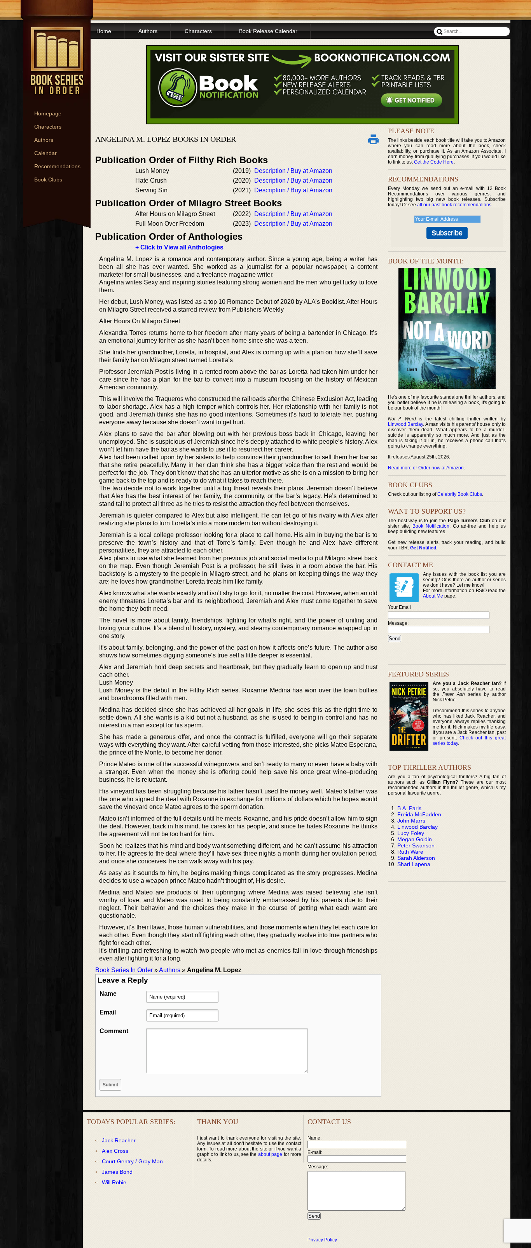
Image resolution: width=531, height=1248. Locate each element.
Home (103, 31)
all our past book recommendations (454, 204)
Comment (114, 1031)
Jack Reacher (119, 1140)
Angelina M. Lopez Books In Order (165, 139)
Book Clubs (48, 179)
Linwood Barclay (405, 424)
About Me (433, 596)
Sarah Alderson (416, 858)
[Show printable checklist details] (373, 139)
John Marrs (411, 820)
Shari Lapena (413, 864)
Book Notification (430, 526)
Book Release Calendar (268, 31)
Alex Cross (115, 1151)
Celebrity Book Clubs (459, 494)
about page (270, 1154)
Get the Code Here (434, 162)
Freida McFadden (419, 814)
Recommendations (57, 166)
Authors (43, 140)
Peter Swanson (416, 845)
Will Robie (114, 1182)
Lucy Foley (410, 833)
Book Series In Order (124, 970)
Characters (47, 127)
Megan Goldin (414, 839)
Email (108, 1012)
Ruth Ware (410, 852)
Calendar (45, 153)
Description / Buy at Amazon (293, 170)
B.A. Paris (409, 808)
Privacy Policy (322, 1240)
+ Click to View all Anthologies (179, 247)
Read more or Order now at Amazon (426, 468)
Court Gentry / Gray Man (132, 1161)
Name (108, 993)
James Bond (117, 1172)
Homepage (47, 113)
